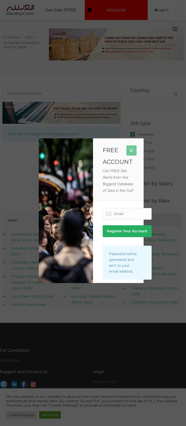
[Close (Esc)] (131, 150)
